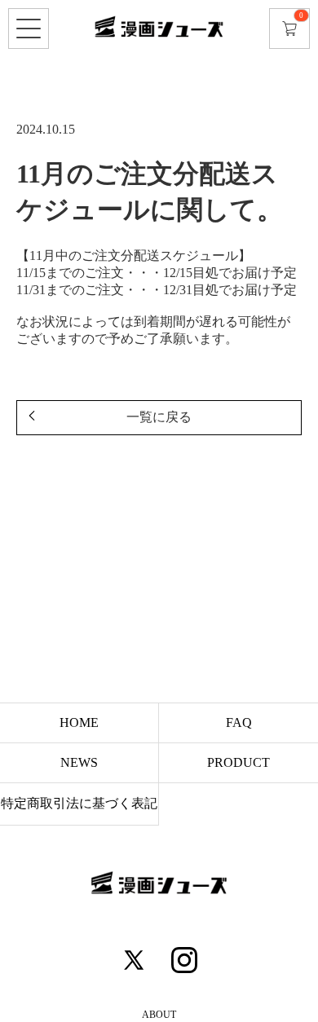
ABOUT (159, 1014)
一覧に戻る (159, 417)
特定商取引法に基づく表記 (79, 803)
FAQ (239, 722)
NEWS (79, 762)
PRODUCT (238, 762)
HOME (79, 722)
